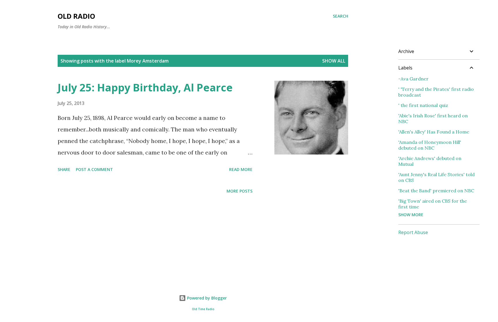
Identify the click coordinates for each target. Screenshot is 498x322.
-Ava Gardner (413, 79)
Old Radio (76, 16)
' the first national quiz (423, 105)
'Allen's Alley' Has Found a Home (433, 132)
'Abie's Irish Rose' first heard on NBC (433, 118)
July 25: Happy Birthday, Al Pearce (145, 87)
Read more (240, 169)
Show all (333, 61)
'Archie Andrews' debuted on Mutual (429, 161)
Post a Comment (94, 169)
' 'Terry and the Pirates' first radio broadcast (436, 92)
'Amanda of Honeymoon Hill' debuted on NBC (429, 145)
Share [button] (64, 169)
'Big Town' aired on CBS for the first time (432, 204)
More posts (239, 191)
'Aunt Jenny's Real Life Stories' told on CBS (436, 177)
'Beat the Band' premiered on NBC (436, 190)
